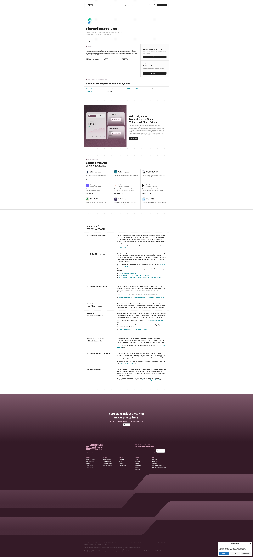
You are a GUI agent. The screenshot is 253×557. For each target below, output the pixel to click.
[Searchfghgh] (149, 5)
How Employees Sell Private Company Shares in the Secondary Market (140, 277)
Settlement (88, 469)
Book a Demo (133, 138)
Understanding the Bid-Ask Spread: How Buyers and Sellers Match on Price (141, 298)
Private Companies (107, 459)
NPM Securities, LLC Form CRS (158, 465)
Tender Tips (121, 463)
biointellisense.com (90, 38)
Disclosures (154, 463)
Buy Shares (153, 57)
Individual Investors (107, 461)
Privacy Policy (155, 461)
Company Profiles (122, 465)
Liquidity (88, 463)
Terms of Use (154, 459)
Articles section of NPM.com (127, 273)
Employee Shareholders (156, 320)
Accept (224, 553)
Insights (120, 461)
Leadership (137, 461)
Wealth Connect (89, 467)
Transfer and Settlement (126, 363)
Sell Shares (153, 73)
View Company (89, 180)
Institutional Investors (107, 463)
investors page (121, 248)
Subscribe (159, 451)
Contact (137, 467)
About (136, 459)
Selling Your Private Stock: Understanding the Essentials (135, 275)
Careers (137, 463)
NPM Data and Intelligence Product (149, 380)
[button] (250, 543)
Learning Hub (121, 459)
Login (154, 5)
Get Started (161, 5)
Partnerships (138, 465)
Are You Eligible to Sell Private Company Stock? (133, 330)
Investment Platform (90, 459)
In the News (137, 469)
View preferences (246, 553)
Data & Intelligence (90, 461)
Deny (235, 553)
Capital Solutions (89, 465)
